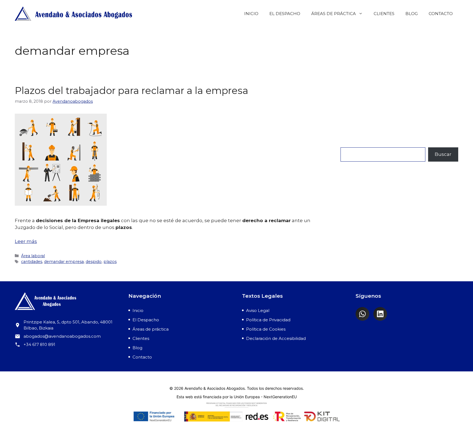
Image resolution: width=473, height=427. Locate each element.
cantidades (31, 261)
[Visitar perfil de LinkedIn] (380, 314)
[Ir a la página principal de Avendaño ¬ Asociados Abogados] (66, 302)
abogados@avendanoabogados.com (62, 336)
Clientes (384, 13)
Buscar (349, 143)
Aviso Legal (257, 310)
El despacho (284, 13)
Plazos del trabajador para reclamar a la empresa (131, 90)
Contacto (441, 13)
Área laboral (33, 255)
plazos (110, 261)
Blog (411, 13)
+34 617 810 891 (39, 344)
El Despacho (145, 319)
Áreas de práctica (333, 13)
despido (94, 261)
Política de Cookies (265, 329)
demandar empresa (64, 261)
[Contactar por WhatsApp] (362, 314)
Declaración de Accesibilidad (276, 338)
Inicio (251, 13)
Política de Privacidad (268, 319)
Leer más (26, 241)
